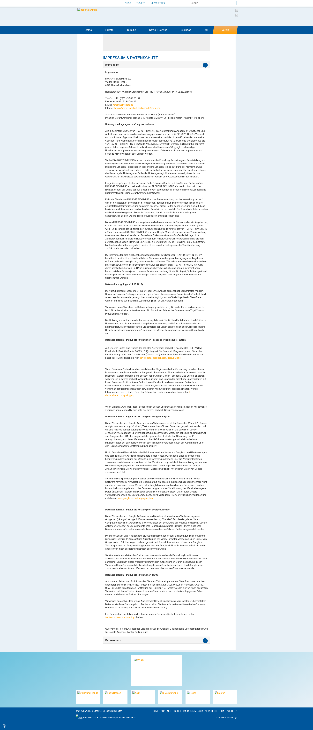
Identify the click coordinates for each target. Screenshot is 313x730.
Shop (128, 3)
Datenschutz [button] (113, 640)
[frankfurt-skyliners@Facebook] (79, 3)
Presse (177, 711)
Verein (225, 30)
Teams (88, 30)
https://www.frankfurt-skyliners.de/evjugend (137, 108)
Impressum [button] (112, 64)
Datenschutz (229, 711)
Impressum (189, 711)
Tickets (140, 3)
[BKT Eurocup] (236, 15)
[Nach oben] (307, 724)
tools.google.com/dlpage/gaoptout (136, 498)
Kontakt (166, 711)
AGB (200, 711)
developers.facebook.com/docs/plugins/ (161, 358)
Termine (131, 30)
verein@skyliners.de (123, 104)
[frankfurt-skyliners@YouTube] (96, 3)
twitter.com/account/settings (120, 617)
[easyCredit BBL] (236, 10)
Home (156, 711)
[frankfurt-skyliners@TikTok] (84, 3)
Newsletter (158, 3)
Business (185, 30)
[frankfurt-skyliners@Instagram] (90, 3)
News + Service (158, 30)
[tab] (156, 65)
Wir (206, 30)
